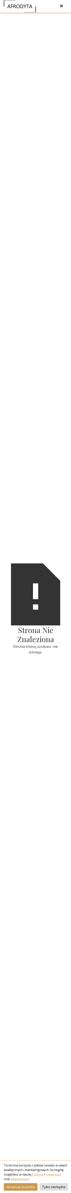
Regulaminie (20, 1179)
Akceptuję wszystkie (20, 1187)
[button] (61, 6)
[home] (20, 6)
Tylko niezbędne (54, 1187)
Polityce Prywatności (46, 1174)
